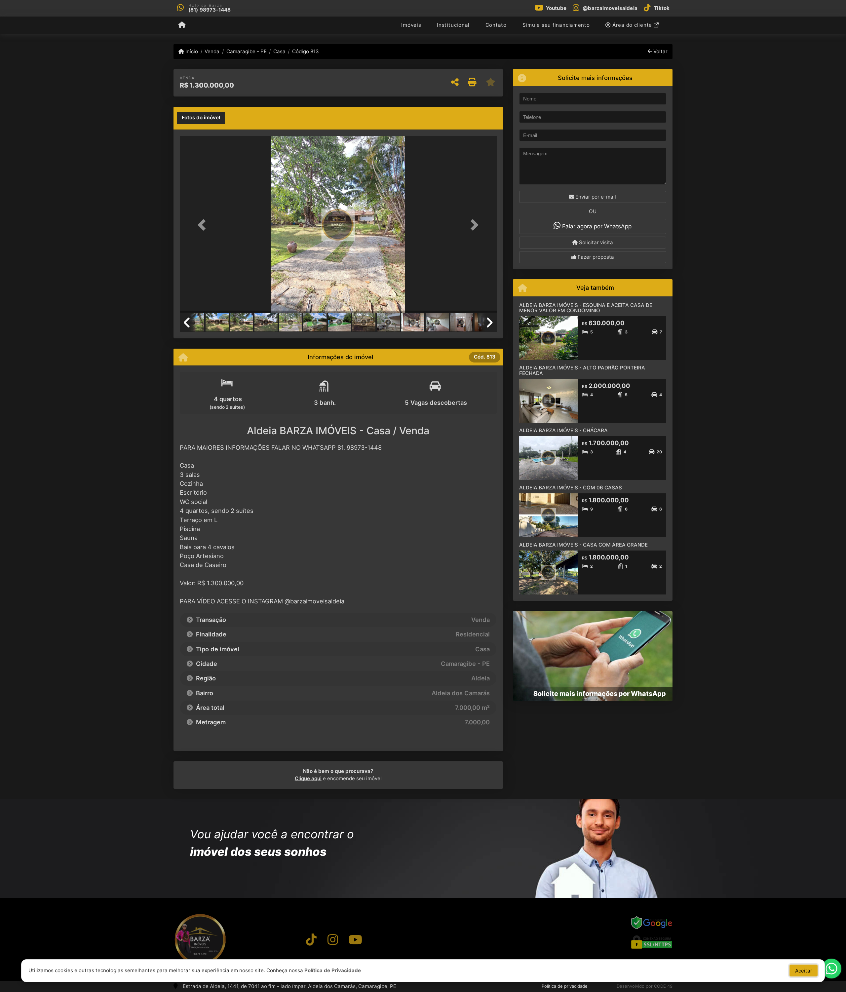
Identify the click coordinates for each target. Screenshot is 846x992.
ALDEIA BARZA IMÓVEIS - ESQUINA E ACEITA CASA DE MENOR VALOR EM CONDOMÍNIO (585, 308)
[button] (203, 225)
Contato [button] (496, 25)
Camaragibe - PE (246, 51)
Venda (212, 51)
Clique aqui (308, 778)
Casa (279, 51)
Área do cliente (632, 25)
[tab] (201, 118)
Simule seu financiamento (556, 25)
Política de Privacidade (332, 970)
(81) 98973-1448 (209, 10)
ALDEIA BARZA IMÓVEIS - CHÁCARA (563, 430)
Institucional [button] (453, 25)
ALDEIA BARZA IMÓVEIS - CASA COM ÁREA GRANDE (583, 545)
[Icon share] (311, 939)
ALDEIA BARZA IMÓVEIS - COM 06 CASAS (570, 487)
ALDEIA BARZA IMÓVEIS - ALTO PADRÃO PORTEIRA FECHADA (582, 370)
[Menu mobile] (181, 25)
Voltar (660, 51)
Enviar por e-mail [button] (595, 197)
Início (191, 51)
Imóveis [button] (411, 25)
